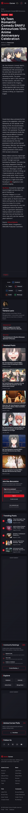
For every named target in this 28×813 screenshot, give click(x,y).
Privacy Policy (4, 778)
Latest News (18, 770)
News (11, 14)
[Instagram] (12, 744)
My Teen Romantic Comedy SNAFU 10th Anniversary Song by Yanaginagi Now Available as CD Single (13, 428)
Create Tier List (19, 797)
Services (3, 780)
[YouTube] (17, 744)
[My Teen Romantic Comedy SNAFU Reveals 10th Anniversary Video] (14, 441)
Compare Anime (5, 799)
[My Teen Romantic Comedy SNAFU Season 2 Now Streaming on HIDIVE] (14, 354)
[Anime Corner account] (21, 3)
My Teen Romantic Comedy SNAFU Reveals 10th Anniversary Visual (12, 470)
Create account (14, 499)
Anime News (4, 14)
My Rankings (18, 799)
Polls (7, 809)
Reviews (17, 778)
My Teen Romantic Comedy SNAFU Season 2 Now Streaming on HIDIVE (12, 363)
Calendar (20, 680)
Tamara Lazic (10, 42)
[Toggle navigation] (25, 3)
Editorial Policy (4, 775)
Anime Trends (4, 797)
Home (2, 9)
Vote (24, 723)
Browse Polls (4, 794)
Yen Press (5, 188)
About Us (3, 770)
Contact (3, 773)
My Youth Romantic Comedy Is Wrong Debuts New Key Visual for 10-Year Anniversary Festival (13, 384)
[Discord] (21, 744)
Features (17, 783)
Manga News (20, 685)
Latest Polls (4, 792)
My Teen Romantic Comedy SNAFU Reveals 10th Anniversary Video (12, 450)
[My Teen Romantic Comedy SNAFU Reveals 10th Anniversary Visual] (14, 461)
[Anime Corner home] (8, 3)
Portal (2, 809)
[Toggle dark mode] (17, 3)
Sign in (14, 495)
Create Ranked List (20, 794)
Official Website (12, 222)
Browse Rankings (19, 792)
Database (8, 680)
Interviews (17, 780)
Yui (11, 182)
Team (2, 783)
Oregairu (5, 274)
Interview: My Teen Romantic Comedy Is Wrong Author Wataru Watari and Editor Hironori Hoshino (13, 406)
